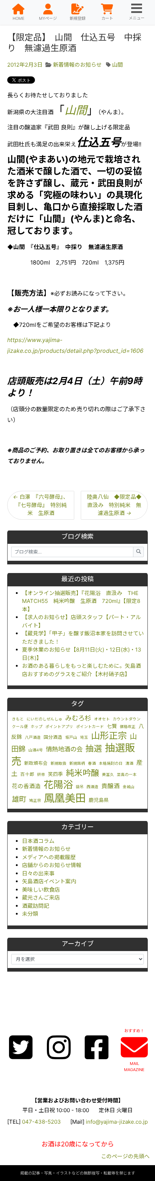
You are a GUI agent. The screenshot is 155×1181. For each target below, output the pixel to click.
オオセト (102, 719)
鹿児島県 (99, 800)
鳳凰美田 (65, 798)
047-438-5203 (41, 1121)
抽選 (93, 748)
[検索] (138, 552)
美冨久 (108, 774)
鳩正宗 (35, 800)
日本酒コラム (38, 841)
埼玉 (84, 737)
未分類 (30, 913)
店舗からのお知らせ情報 (51, 865)
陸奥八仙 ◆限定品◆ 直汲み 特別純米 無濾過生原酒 (117, 504)
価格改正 (128, 726)
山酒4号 (35, 750)
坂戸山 (71, 737)
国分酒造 (53, 737)
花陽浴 (58, 784)
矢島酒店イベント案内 (49, 881)
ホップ (37, 726)
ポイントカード (90, 726)
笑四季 (55, 774)
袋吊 (80, 787)
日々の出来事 (38, 873)
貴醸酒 (110, 786)
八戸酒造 (33, 737)
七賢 (112, 726)
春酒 (92, 763)
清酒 (129, 763)
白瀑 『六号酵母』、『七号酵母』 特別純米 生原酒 (40, 504)
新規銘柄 (77, 763)
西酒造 (92, 787)
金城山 (128, 787)
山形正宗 (109, 735)
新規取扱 (58, 763)
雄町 (19, 799)
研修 (41, 774)
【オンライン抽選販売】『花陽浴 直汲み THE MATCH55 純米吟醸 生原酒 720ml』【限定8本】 (81, 601)
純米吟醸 (82, 773)
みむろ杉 (78, 718)
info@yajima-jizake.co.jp (117, 1121)
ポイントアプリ (59, 726)
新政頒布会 (36, 763)
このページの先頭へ (125, 1156)
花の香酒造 (26, 786)
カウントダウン (127, 719)
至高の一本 (127, 774)
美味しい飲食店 (41, 889)
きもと (18, 719)
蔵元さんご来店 (41, 897)
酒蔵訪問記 (35, 905)
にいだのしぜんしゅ (44, 719)
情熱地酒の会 (64, 749)
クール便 (20, 726)
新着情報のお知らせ (46, 848)
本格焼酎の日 (111, 763)
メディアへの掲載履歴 (49, 857)
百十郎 (27, 774)
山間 (117, 64)
